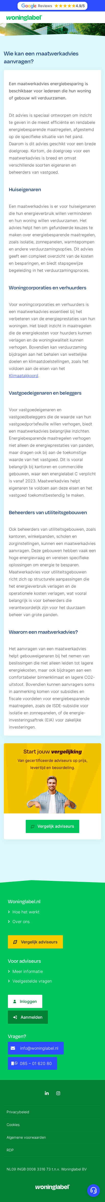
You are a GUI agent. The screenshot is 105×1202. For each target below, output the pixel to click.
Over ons (21, 921)
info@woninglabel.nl (39, 1048)
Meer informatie (27, 971)
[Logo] (25, 17)
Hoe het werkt (26, 911)
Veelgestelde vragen (32, 981)
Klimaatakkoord (23, 375)
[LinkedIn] (46, 1093)
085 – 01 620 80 (36, 1063)
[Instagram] (58, 1093)
